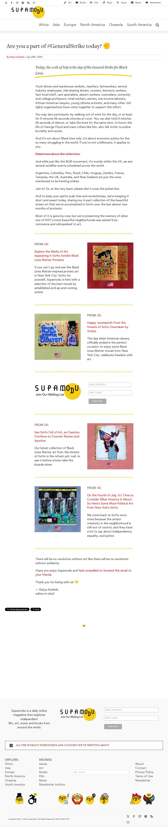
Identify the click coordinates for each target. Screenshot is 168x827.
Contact (141, 768)
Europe (10, 772)
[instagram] (139, 816)
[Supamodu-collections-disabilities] (32, 794)
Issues (43, 764)
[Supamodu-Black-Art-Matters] (90, 794)
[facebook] (134, 816)
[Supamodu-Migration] (64, 794)
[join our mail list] (78, 707)
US (46, 244)
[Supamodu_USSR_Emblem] (77, 794)
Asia (8, 768)
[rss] (151, 816)
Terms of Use (144, 776)
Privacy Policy (144, 772)
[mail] (128, 822)
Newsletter (142, 780)
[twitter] (128, 816)
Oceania (10, 780)
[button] (157, 25)
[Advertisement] (84, 669)
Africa (9, 764)
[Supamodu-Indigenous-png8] (149, 794)
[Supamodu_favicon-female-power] (135, 794)
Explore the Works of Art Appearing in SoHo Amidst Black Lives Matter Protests (56, 255)
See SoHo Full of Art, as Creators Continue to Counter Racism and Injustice (56, 436)
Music (43, 780)
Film (41, 776)
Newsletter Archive (52, 784)
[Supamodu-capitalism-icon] (19, 794)
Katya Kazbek (17, 57)
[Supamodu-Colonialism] (104, 794)
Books (43, 772)
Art (41, 768)
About (139, 764)
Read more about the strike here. (57, 154)
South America (15, 784)
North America (15, 776)
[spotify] (145, 816)
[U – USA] (110, 244)
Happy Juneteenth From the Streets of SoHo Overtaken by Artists (107, 327)
